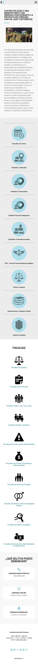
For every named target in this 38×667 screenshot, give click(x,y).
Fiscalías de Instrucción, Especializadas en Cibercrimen (19, 545)
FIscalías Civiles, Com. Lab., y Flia (19, 406)
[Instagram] (26, 650)
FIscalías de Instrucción (19, 387)
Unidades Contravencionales (19, 239)
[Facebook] (15, 650)
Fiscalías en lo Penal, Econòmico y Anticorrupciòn (19, 464)
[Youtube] (21, 650)
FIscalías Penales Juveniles (19, 425)
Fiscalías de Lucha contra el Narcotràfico (19, 444)
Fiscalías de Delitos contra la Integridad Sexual (19, 505)
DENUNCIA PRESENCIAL (19, 612)
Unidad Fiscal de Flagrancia (19, 215)
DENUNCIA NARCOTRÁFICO (19, 573)
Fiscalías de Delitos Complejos (19, 525)
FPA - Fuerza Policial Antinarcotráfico (19, 263)
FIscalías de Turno (19, 144)
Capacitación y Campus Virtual (19, 311)
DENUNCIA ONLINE (19, 593)
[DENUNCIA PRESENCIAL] (19, 608)
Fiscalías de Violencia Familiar (19, 484)
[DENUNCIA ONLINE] (19, 588)
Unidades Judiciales (19, 168)
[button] (35, 2)
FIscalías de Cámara (19, 367)
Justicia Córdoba (19, 335)
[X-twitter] (18, 650)
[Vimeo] (23, 650)
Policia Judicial (19, 287)
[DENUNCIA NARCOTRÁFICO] (19, 569)
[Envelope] (12, 650)
